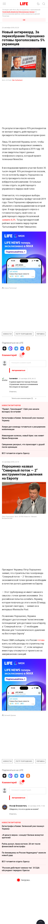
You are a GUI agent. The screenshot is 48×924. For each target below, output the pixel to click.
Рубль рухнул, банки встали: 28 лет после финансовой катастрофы (21, 845)
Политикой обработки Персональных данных (18, 12)
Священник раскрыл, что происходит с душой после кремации (23, 445)
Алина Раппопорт (10, 288)
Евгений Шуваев (10, 715)
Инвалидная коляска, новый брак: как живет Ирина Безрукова (23, 437)
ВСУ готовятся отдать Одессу (16, 453)
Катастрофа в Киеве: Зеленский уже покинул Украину (23, 419)
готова (40, 640)
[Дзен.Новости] (4, 348)
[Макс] (10, 348)
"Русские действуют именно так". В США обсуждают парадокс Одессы (21, 869)
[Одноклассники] (28, 348)
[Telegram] (16, 348)
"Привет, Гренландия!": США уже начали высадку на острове (20, 410)
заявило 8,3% (9, 219)
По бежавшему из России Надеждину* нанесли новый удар (24, 854)
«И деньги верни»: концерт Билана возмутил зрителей (23, 836)
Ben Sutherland (17, 80)
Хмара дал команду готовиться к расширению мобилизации (23, 428)
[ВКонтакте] (22, 348)
